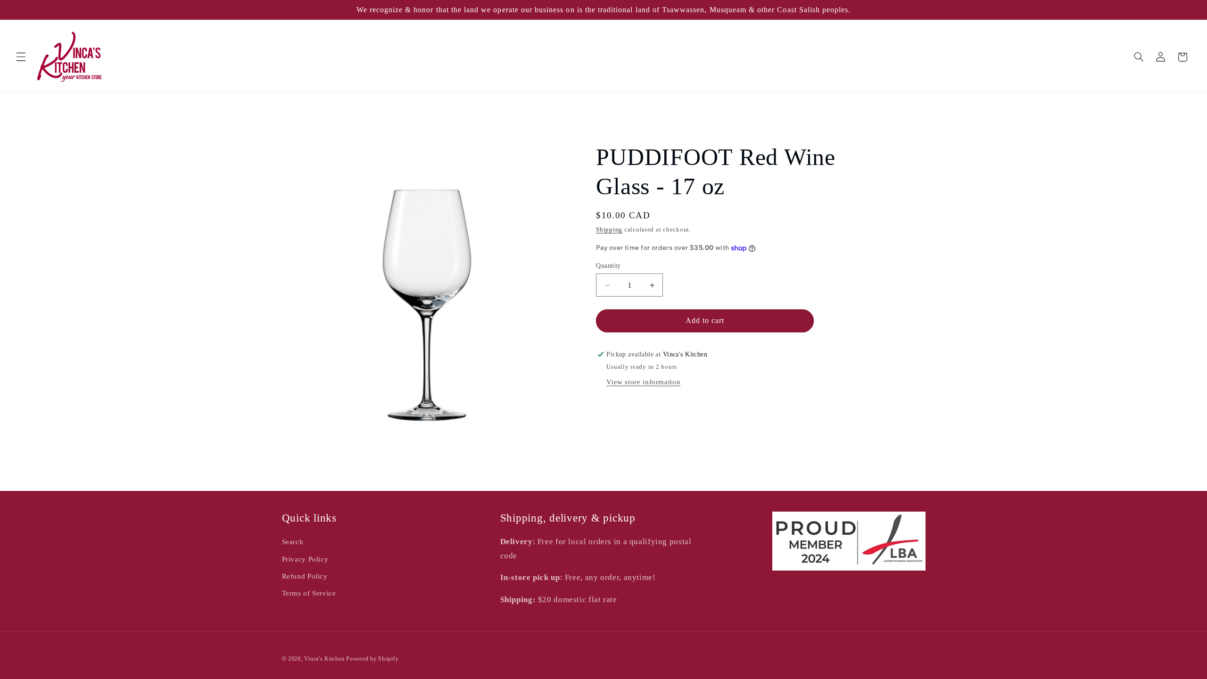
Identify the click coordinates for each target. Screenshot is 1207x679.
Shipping (609, 229)
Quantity (608, 265)
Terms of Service (309, 593)
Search (293, 542)
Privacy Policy (305, 559)
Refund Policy (305, 576)
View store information (643, 382)
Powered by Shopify (372, 659)
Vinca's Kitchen (324, 659)
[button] (21, 57)
